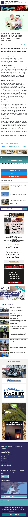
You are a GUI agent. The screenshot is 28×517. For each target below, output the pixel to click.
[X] (5, 465)
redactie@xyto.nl (6, 458)
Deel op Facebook (15, 170)
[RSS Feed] (10, 465)
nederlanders (9, 143)
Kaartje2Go (22, 44)
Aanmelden (5, 476)
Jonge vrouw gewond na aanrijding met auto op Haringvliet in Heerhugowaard (18, 322)
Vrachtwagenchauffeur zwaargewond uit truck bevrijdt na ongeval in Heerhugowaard (18, 309)
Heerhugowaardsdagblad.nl (12, 1)
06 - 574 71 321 (19, 164)
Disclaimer (3, 502)
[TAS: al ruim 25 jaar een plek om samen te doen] (4, 354)
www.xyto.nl (6, 460)
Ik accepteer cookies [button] (14, 514)
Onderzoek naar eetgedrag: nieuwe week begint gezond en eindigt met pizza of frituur (18, 202)
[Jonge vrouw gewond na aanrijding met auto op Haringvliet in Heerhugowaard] (4, 322)
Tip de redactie (15, 176)
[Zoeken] (25, 209)
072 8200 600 (6, 456)
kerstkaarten (15, 143)
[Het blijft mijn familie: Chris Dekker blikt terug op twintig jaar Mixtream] (4, 335)
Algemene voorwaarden (6, 500)
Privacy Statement (5, 505)
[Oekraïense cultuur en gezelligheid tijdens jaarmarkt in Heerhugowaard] (4, 348)
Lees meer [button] (11, 511)
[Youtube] (7, 465)
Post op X (14, 173)
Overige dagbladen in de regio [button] (8, 496)
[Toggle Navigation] (25, 3)
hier (8, 136)
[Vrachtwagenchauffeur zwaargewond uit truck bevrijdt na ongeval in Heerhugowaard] (4, 309)
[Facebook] (2, 465)
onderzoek (3, 52)
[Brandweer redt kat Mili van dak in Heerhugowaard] (4, 342)
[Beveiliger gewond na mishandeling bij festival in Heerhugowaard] (4, 329)
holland (3, 143)
